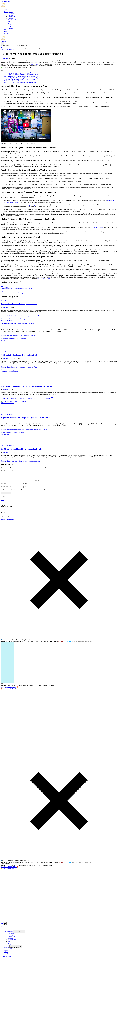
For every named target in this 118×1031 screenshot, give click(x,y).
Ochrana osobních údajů (7, 519)
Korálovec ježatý (12, 16)
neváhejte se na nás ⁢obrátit (44, 278)
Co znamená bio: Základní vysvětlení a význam (17, 324)
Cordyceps (10, 15)
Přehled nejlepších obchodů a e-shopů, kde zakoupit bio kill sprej (22, 78)
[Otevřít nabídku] (2, 43)
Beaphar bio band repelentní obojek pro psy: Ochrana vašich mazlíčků (26, 418)
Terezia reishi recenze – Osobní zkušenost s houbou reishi (16, 288)
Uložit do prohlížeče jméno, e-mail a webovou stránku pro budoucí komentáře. (24, 490)
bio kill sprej (34, 64)
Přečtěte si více (19, 316)
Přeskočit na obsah (6, 1)
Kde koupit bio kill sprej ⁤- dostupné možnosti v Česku (19, 73)
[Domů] (2, 48)
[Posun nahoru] (2, 924)
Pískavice (10, 21)
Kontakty (3, 509)
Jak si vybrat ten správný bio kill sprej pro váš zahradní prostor (21, 76)
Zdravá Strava (8, 30)
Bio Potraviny (11, 28)
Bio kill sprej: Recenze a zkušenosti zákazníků (16, 81)
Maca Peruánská (12, 19)
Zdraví (6, 31)
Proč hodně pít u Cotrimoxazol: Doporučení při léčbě (19, 355)
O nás (2, 500)
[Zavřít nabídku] (1, 926)
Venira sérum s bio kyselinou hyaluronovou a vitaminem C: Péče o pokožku (27, 386)
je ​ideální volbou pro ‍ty (96, 227)
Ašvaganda (11, 13)
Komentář (37, 480)
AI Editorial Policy (6, 956)
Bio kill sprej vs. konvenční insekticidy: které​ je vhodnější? (20, 82)
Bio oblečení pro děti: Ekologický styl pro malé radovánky (21, 449)
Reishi (9, 24)
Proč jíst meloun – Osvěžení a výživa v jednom (13, 292)
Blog (2, 503)
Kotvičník (10, 18)
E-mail (26, 486)
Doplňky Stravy (8, 931)
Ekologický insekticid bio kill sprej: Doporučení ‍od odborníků (21, 79)
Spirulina (10, 23)
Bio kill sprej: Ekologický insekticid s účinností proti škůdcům (21, 74)
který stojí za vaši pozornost (32, 205)
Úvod (5, 9)
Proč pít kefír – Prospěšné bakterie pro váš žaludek (19, 304)
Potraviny (12, 49)
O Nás (6, 33)
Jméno (26, 483)
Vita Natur (5, 58)
